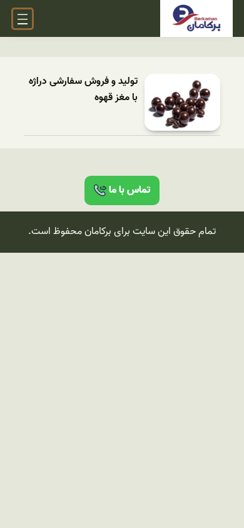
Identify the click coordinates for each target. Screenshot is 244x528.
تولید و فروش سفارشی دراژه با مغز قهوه (83, 90)
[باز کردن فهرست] (22, 19)
